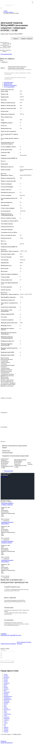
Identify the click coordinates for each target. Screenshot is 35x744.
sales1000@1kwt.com (15, 635)
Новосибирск (6, 702)
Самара (5, 712)
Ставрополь (6, 719)
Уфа (5, 725)
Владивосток (6, 677)
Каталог (7, 643)
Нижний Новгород (8, 699)
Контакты (19, 643)
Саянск (5, 715)
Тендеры (28, 642)
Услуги (19, 642)
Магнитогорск (7, 691)
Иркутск (5, 684)
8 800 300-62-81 (5, 635)
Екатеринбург (7, 683)
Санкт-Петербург (7, 714)
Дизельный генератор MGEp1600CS (7, 522)
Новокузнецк (6, 700)
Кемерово (6, 687)
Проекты (23, 642)
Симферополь (7, 718)
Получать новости (6, 661)
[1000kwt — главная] (8, 6)
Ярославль (6, 731)
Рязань (5, 711)
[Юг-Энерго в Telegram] (4, 638)
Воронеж (6, 680)
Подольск (6, 708)
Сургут (5, 721)
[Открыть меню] (32, 2)
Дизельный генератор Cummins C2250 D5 (7, 541)
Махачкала (6, 693)
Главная (5, 10)
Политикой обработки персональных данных (18, 655)
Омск (5, 705)
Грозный (5, 681)
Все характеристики (6, 54)
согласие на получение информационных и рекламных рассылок (17, 657)
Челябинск (6, 728)
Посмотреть (4, 477)
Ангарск (5, 674)
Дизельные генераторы (8, 12)
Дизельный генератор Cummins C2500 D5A (7, 503)
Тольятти (6, 722)
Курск (5, 690)
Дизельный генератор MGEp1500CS (7, 560)
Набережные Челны (8, 696)
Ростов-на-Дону (7, 709)
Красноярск (6, 689)
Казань (5, 686)
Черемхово (6, 730)
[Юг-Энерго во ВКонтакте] (2, 638)
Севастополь (6, 717)
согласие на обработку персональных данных (14, 653)
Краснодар (6, 694)
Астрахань (6, 675)
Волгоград (6, 678)
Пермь (5, 706)
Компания (13, 643)
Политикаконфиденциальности (7, 741)
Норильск (6, 703)
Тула (5, 724)
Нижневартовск (7, 697)
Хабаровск (6, 727)
